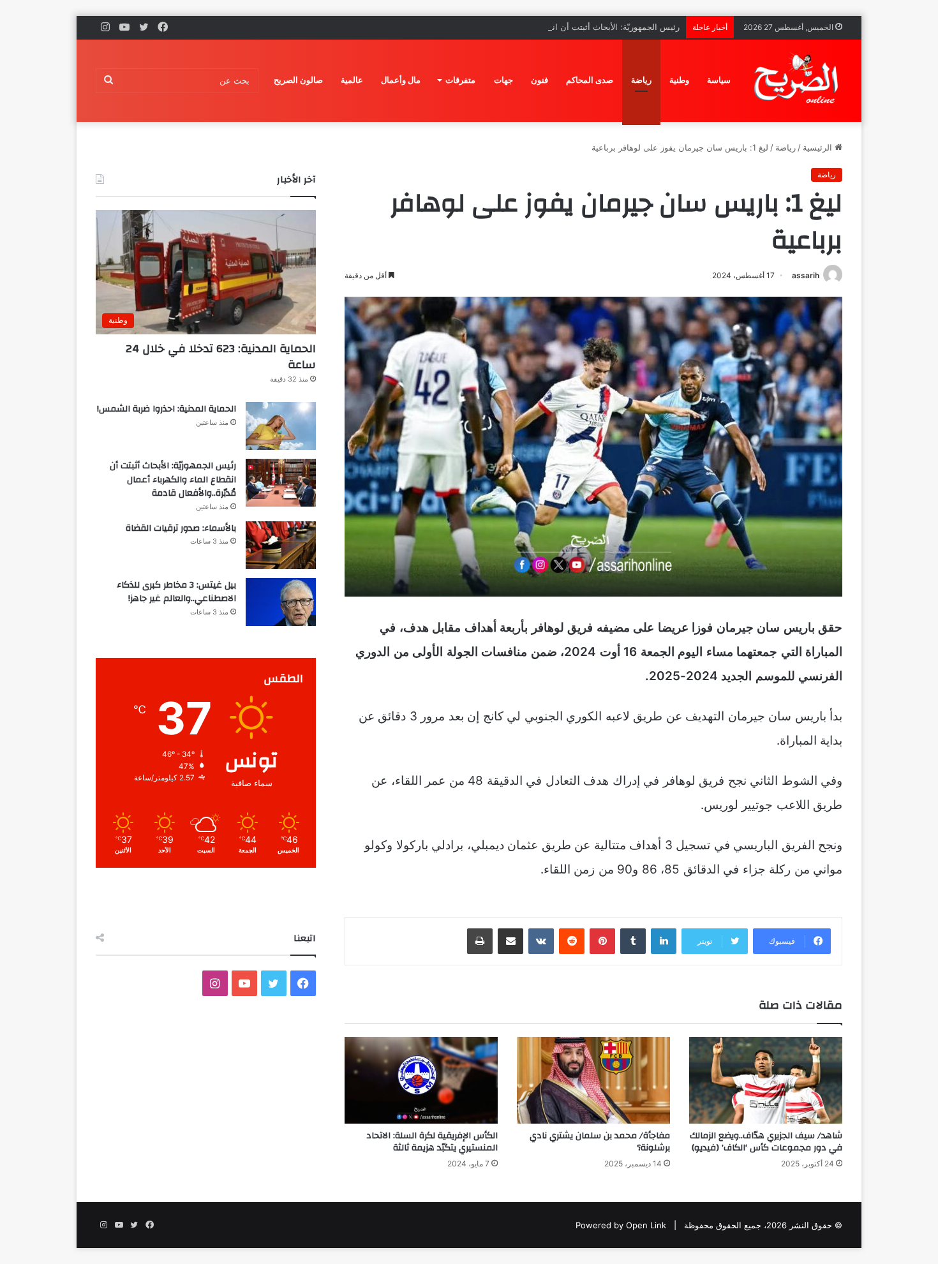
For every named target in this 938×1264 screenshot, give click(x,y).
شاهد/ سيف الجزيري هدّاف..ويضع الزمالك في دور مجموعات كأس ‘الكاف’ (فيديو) (766, 1141)
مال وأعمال (401, 80)
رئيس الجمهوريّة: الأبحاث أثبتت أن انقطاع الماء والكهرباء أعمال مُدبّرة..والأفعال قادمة (530, 27)
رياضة (641, 80)
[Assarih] (798, 80)
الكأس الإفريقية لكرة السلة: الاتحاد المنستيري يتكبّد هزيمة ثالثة (432, 1141)
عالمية (352, 80)
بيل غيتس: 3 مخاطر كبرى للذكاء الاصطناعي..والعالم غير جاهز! (176, 592)
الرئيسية (819, 147)
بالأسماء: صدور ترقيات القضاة (181, 528)
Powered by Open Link (621, 1225)
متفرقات (460, 80)
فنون (539, 80)
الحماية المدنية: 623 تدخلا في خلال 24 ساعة (221, 356)
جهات (503, 80)
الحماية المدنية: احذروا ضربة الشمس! (166, 409)
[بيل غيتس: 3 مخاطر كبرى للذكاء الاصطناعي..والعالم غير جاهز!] (281, 602)
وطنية (679, 80)
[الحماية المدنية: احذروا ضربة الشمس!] (281, 426)
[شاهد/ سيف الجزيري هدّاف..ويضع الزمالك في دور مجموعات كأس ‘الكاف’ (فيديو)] (765, 1080)
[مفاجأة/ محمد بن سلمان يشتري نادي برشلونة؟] (593, 1080)
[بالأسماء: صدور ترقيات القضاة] (281, 545)
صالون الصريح (298, 80)
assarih (805, 275)
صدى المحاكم (589, 80)
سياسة (719, 80)
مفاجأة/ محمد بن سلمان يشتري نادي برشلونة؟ (600, 1141)
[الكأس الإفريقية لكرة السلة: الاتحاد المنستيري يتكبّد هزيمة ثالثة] (421, 1080)
